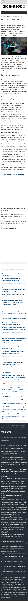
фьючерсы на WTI (15, 413)
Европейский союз (21, 391)
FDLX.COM (6, 432)
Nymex (16, 387)
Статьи (3, 429)
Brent (6, 387)
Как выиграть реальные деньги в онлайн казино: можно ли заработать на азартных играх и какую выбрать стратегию (14, 370)
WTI (19, 387)
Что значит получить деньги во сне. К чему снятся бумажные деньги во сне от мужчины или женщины (14, 340)
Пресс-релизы (13, 427)
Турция (20, 396)
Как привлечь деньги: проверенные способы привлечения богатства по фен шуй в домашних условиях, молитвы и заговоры (13, 289)
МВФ (21, 393)
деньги (12, 403)
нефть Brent (4, 409)
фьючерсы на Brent (6, 413)
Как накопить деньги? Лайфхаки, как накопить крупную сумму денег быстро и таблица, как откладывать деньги (13, 346)
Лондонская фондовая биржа (12, 394)
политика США (9, 411)
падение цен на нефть (16, 409)
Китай (4, 394)
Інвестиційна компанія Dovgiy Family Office (11, 57)
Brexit (8, 387)
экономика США (15, 416)
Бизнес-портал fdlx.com (12, 437)
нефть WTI (9, 409)
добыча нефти (17, 403)
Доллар (6, 391)
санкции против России (18, 411)
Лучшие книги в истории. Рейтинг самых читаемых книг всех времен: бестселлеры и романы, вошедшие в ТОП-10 (12, 302)
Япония (12, 400)
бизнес (15, 399)
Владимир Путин (14, 389)
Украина (4, 400)
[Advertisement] (14, 192)
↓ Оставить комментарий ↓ (14, 175)
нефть (23, 407)
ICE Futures (11, 387)
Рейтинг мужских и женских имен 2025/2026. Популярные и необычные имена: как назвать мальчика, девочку (13, 333)
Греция (3, 391)
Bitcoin (3, 387)
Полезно (21, 427)
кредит (15, 407)
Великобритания (6, 389)
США (9, 396)
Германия (21, 389)
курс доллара (19, 406)
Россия (4, 396)
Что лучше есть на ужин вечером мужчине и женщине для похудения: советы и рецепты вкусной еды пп (12, 357)
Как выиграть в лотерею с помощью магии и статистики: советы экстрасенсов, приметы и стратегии (13, 296)
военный (8, 403)
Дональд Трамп (12, 391)
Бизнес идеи (4, 427)
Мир (8, 425)
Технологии (14, 425)
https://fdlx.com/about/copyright (7, 455)
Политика (22, 425)
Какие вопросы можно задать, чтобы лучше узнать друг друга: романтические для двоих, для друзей (14, 313)
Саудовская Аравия (15, 396)
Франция (8, 400)
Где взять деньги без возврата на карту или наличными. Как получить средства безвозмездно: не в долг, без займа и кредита (12, 364)
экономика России (8, 416)
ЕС (17, 391)
